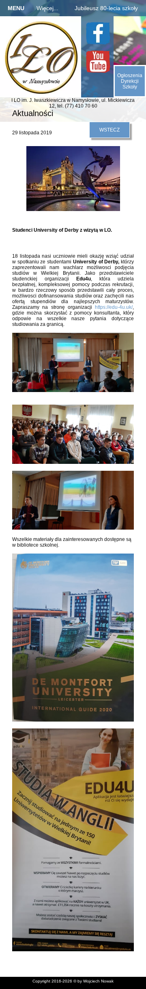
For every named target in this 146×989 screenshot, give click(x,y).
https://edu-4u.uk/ (114, 307)
